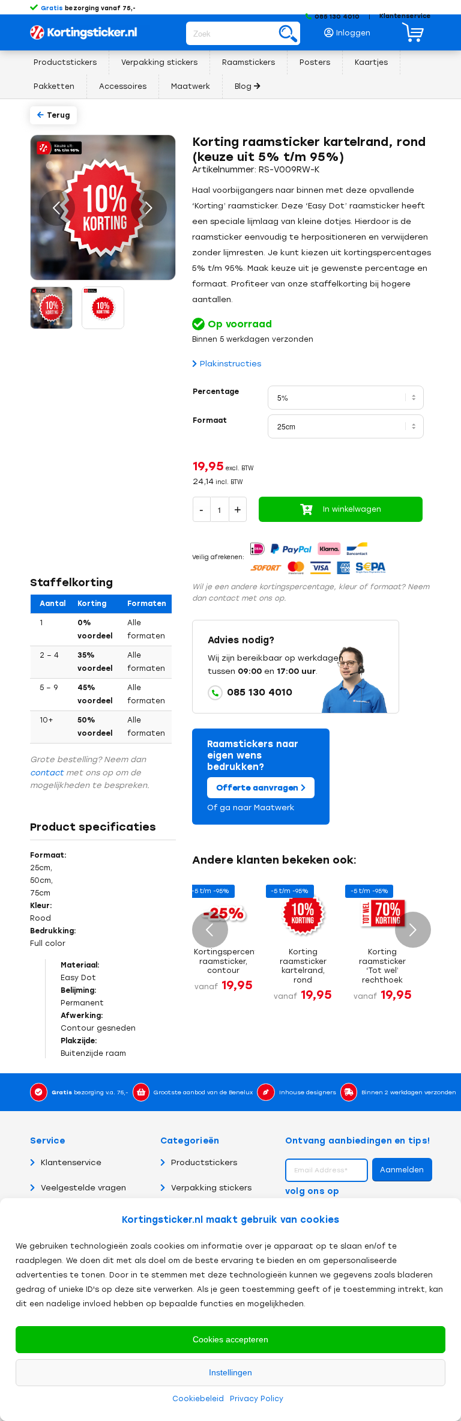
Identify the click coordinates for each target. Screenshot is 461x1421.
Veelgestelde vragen (83, 1187)
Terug (58, 115)
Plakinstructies (230, 363)
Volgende (149, 208)
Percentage (216, 391)
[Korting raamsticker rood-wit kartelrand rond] (102, 307)
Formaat (210, 420)
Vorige (57, 208)
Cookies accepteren (230, 1339)
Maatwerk (274, 807)
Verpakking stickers (211, 1187)
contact (47, 772)
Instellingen (230, 1372)
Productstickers (204, 1162)
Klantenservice (405, 16)
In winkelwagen (352, 509)
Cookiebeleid (198, 1399)
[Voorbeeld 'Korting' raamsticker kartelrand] (50, 307)
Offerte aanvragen (258, 787)
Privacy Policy (256, 1399)
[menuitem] (350, 30)
